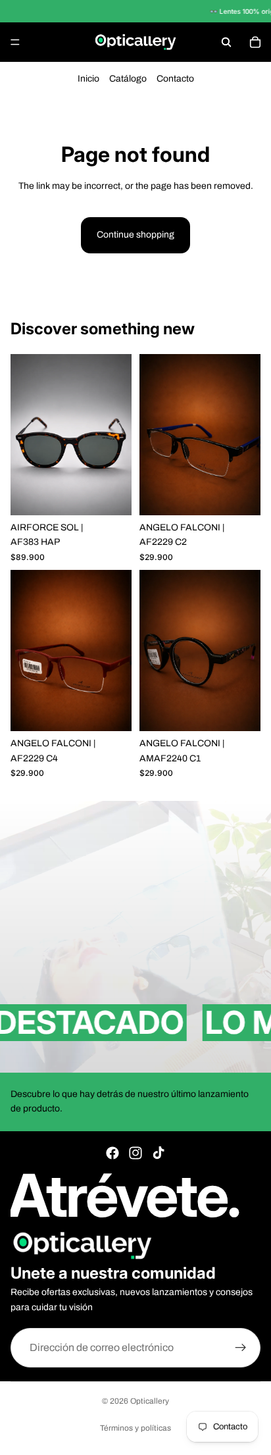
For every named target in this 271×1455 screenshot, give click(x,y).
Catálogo (128, 79)
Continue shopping (135, 235)
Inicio (88, 79)
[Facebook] (112, 1153)
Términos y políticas (135, 1428)
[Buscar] (226, 42)
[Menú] (15, 42)
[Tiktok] (158, 1153)
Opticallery (149, 1401)
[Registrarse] (241, 1348)
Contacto (175, 79)
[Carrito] (255, 42)
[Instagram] (135, 1153)
